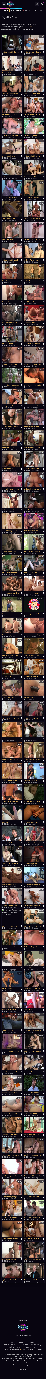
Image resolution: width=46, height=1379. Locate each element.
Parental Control (29, 1347)
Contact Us (30, 1342)
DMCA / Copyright (16, 1342)
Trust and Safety (28, 1349)
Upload (11, 1347)
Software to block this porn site (23, 1365)
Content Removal (9, 1345)
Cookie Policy (23, 1345)
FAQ (18, 1347)
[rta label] (40, 1349)
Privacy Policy (36, 1345)
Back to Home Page (30, 26)
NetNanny (23, 1369)
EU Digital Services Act (12, 1349)
